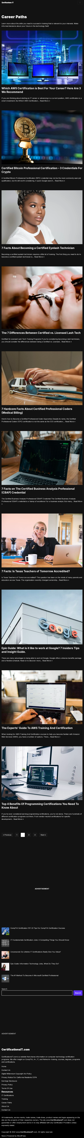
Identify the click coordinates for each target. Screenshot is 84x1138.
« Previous (7, 835)
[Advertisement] (42, 869)
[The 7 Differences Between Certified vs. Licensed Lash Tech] (42, 297)
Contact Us (6, 1070)
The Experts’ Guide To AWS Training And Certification (37, 728)
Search (4, 989)
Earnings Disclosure (9, 1081)
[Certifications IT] (8, 2)
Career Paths (7, 1103)
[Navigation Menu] (80, 2)
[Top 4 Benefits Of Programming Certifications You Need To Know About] (42, 773)
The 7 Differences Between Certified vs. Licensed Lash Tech (41, 332)
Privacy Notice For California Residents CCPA (19, 1077)
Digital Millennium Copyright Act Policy (17, 1074)
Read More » (45, 101)
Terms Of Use (7, 1088)
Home (4, 1066)
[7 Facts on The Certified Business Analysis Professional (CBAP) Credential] (42, 458)
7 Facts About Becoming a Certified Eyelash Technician (38, 248)
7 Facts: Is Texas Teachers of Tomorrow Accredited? (36, 571)
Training (5, 1099)
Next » (43, 835)
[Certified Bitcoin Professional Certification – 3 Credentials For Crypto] (42, 137)
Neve (4, 1136)
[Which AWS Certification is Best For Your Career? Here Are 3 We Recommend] (42, 57)
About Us (5, 1106)
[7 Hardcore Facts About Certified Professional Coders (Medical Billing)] (42, 378)
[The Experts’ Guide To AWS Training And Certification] (42, 697)
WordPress (21, 1136)
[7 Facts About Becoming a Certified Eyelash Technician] (42, 217)
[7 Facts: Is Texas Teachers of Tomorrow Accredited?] (42, 540)
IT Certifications (8, 1095)
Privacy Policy (7, 1085)
